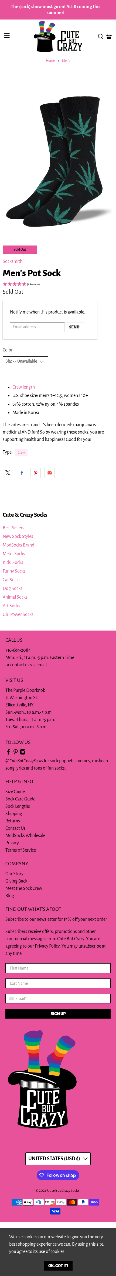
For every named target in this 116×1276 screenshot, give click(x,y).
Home (50, 61)
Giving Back (16, 881)
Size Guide (15, 791)
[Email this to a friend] (50, 473)
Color (8, 350)
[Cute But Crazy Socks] (58, 36)
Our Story (14, 873)
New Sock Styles (18, 536)
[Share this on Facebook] (22, 473)
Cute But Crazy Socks (63, 1190)
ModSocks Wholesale (25, 835)
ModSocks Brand (18, 545)
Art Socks (11, 605)
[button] (58, 284)
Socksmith (12, 261)
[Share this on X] (8, 473)
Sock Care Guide (20, 799)
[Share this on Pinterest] (35, 473)
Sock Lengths (17, 806)
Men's (66, 61)
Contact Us (15, 828)
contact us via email (28, 665)
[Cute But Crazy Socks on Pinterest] (16, 753)
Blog (9, 895)
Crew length (23, 387)
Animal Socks (15, 597)
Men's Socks (14, 553)
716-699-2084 (18, 650)
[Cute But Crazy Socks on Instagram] (23, 753)
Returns (12, 821)
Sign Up (58, 1014)
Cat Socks (12, 579)
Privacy (12, 843)
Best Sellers (13, 527)
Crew (21, 452)
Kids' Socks (13, 562)
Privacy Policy (47, 946)
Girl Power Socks (18, 614)
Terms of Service (20, 850)
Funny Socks (14, 571)
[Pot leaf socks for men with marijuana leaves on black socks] (58, 151)
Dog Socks (12, 588)
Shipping (13, 813)
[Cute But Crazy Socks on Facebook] (8, 753)
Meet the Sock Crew (23, 888)
